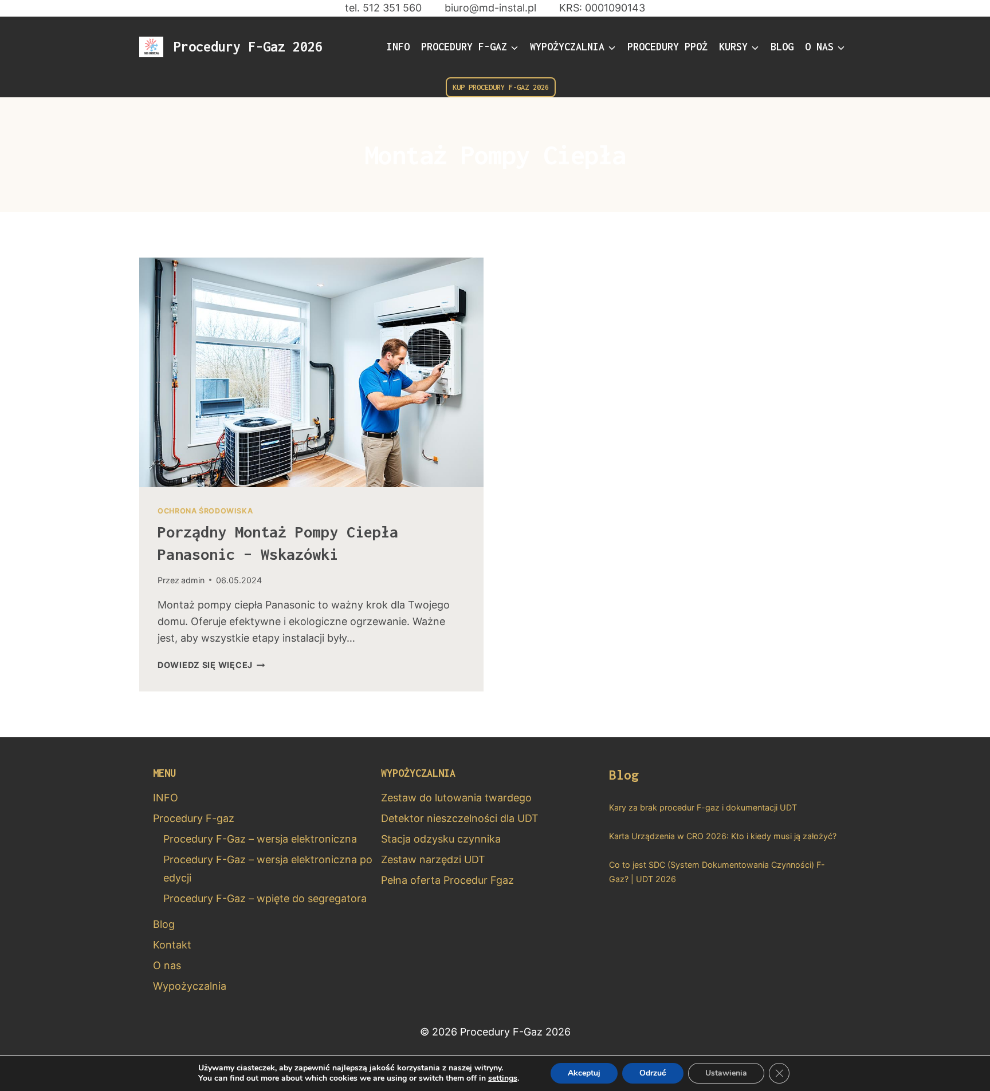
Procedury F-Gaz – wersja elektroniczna (260, 839)
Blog (782, 47)
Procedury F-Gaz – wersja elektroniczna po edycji (267, 868)
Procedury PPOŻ (667, 47)
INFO (398, 47)
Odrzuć (652, 1073)
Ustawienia (726, 1073)
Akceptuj (584, 1073)
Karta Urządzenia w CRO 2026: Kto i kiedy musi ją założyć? (722, 836)
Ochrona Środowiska (205, 511)
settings (502, 1078)
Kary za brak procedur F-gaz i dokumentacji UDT (703, 807)
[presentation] (311, 372)
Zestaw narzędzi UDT (433, 859)
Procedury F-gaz (193, 818)
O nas (167, 965)
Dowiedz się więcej (211, 665)
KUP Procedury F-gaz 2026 (501, 87)
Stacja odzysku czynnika (441, 839)
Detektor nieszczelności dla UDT (460, 818)
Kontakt (172, 945)
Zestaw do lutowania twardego (456, 798)
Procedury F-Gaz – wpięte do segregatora (265, 898)
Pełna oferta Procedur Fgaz (447, 880)
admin (193, 580)
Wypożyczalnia (189, 986)
